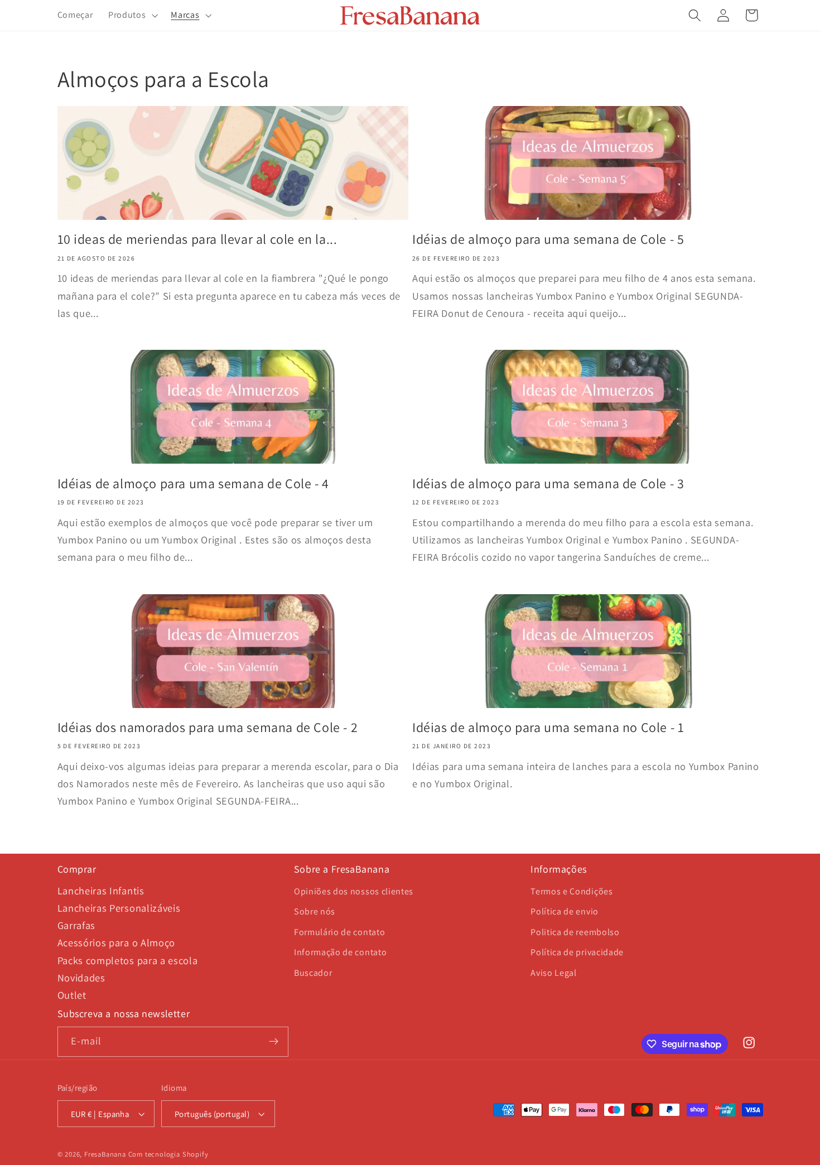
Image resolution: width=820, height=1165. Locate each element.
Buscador (313, 973)
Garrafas (76, 925)
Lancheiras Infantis (100, 890)
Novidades (81, 977)
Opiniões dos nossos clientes (353, 891)
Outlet (71, 995)
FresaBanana (105, 1154)
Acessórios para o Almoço (116, 942)
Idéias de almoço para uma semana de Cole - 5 (548, 239)
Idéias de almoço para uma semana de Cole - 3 (548, 483)
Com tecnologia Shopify (168, 1154)
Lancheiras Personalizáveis (119, 907)
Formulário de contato (339, 932)
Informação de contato (340, 952)
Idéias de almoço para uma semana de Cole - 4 (193, 483)
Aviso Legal (553, 973)
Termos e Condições (571, 891)
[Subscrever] (273, 1042)
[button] (131, 15)
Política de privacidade (577, 952)
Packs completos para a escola (127, 960)
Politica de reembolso (575, 932)
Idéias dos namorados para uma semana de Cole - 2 (207, 727)
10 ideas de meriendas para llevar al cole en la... (197, 239)
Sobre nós (314, 911)
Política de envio (564, 911)
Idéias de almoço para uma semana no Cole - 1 (548, 727)
